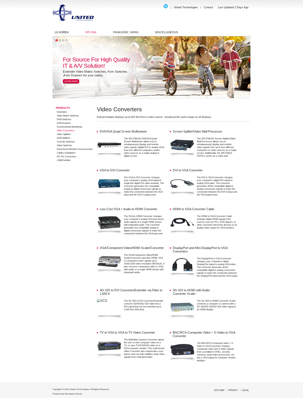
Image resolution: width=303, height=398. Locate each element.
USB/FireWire (63, 160)
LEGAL (245, 390)
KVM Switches (64, 119)
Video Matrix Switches (68, 115)
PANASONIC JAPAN (125, 32)
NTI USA (91, 32)
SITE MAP (219, 390)
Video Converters (65, 130)
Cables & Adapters (66, 153)
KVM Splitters (63, 138)
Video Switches (64, 145)
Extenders (62, 112)
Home (73, 15)
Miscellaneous (166, 32)
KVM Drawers (64, 123)
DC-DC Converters (66, 156)
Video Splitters (64, 134)
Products (63, 108)
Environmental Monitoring (69, 127)
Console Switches (66, 141)
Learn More (71, 81)
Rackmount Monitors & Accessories (75, 149)
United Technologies (186, 7)
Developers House (73, 394)
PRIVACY (233, 390)
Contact (208, 7)
